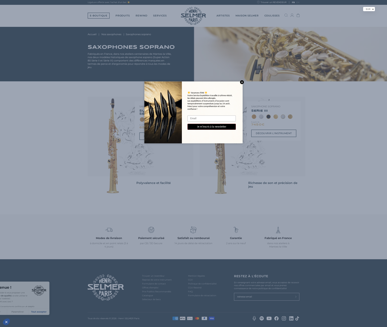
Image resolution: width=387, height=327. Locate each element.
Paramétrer (35, 311)
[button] (6, 321)
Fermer (14, 311)
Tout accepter (56, 311)
